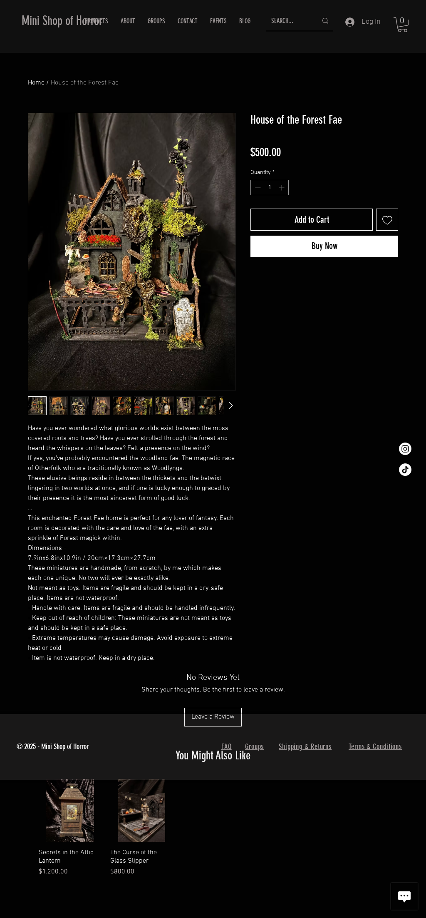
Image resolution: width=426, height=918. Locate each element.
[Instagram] (405, 449)
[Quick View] (70, 810)
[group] (213, 828)
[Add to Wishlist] (387, 220)
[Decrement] (257, 187)
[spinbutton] (269, 187)
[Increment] (282, 187)
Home (36, 83)
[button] (402, 24)
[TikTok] (405, 469)
